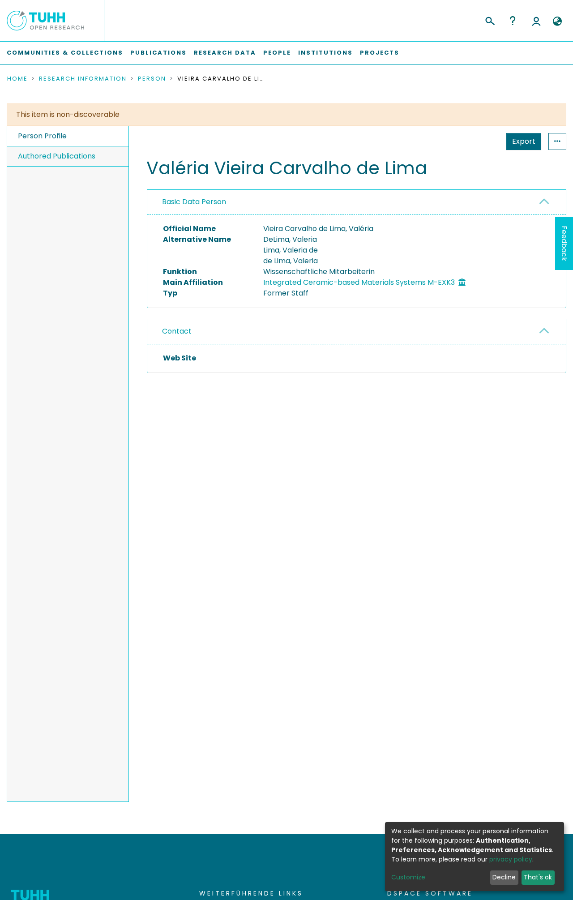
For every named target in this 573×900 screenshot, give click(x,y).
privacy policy (510, 859)
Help (512, 20)
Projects (379, 52)
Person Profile (42, 136)
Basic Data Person (194, 202)
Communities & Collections (65, 52)
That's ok (538, 877)
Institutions (325, 52)
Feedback (564, 243)
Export (523, 141)
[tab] (356, 202)
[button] (557, 21)
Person (152, 79)
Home (17, 79)
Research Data (225, 52)
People (277, 52)
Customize (408, 877)
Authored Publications (56, 156)
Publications (158, 52)
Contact (177, 331)
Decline (504, 877)
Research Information (83, 79)
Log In (536, 20)
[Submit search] (489, 19)
